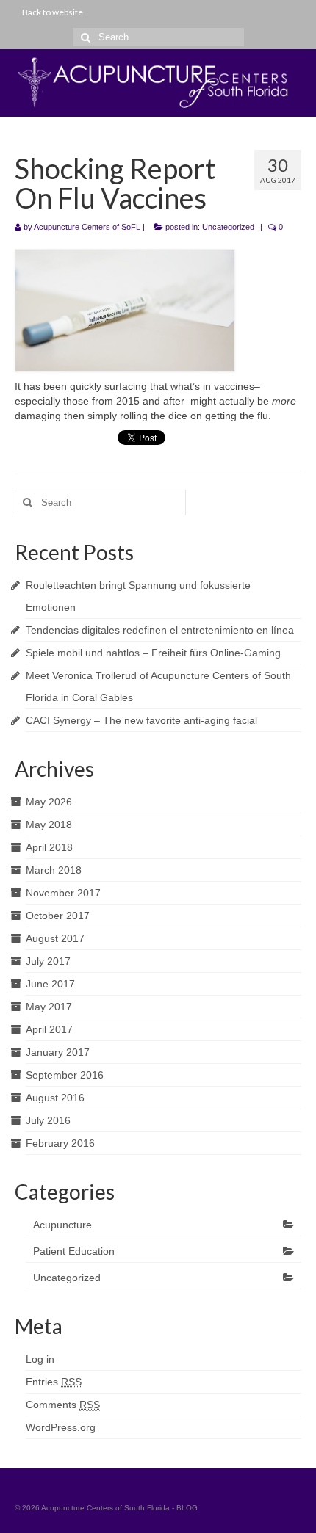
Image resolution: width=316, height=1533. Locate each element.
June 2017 (50, 984)
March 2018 (54, 870)
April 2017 (49, 1029)
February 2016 (60, 1143)
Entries (54, 1382)
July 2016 (48, 1120)
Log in (40, 1359)
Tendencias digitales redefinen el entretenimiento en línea (160, 630)
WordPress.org (61, 1427)
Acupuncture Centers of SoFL (87, 226)
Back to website (52, 12)
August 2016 (55, 1097)
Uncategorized (228, 226)
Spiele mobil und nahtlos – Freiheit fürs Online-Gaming (153, 653)
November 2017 (63, 893)
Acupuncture (62, 1225)
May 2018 (49, 824)
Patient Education (74, 1251)
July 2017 (48, 961)
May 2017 (49, 1006)
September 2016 (65, 1075)
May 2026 (49, 802)
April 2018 (49, 847)
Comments (63, 1404)
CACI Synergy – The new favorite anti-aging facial (141, 720)
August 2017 (55, 938)
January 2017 (58, 1052)
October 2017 (58, 915)
